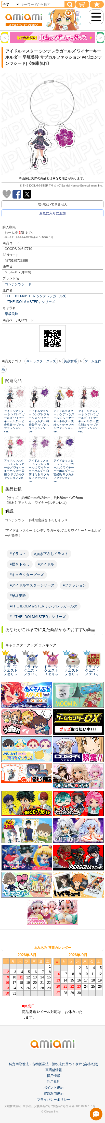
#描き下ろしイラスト (51, 554)
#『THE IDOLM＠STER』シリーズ (38, 617)
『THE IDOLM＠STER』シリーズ (30, 302)
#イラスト (18, 554)
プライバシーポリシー (53, 1100)
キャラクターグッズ (41, 361)
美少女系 (70, 361)
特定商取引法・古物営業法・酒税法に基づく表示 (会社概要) (53, 1064)
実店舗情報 (53, 1070)
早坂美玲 (11, 314)
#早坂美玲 (18, 596)
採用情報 (53, 1076)
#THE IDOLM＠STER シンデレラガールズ (43, 606)
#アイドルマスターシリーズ (32, 585)
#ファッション (74, 585)
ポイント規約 (53, 1087)
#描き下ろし (20, 564)
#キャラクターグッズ (27, 575)
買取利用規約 (53, 1094)
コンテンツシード (18, 284)
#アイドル (46, 564)
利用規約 (53, 1082)
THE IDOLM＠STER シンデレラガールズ (35, 296)
